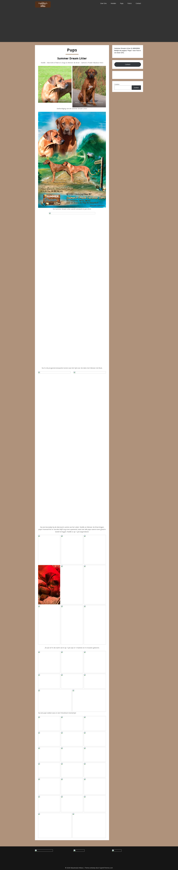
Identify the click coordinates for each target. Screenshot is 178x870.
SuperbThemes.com (106, 868)
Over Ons (103, 3)
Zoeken (116, 84)
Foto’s (130, 3)
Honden (113, 3)
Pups (121, 3)
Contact (138, 3)
